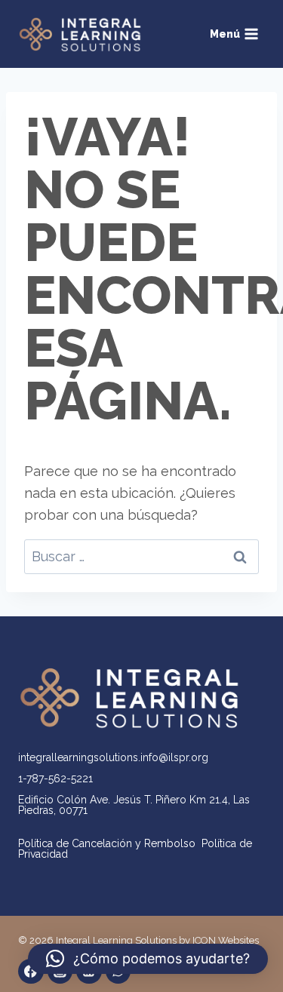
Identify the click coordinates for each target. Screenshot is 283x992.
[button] (148, 959)
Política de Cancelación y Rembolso (109, 843)
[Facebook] (31, 971)
